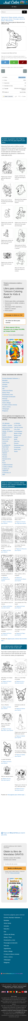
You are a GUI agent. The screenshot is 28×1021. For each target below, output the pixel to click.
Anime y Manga (6, 402)
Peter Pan (16, 441)
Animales (4, 384)
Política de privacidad (14, 872)
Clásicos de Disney (7, 390)
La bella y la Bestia (7, 466)
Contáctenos (14, 986)
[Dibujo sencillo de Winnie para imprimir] (21, 220)
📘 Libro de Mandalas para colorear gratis (12, 973)
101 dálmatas (5, 423)
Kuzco (4, 462)
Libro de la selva (18, 427)
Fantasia (4, 454)
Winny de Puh (9, 20)
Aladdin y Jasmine (7, 425)
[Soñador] (7, 220)
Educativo (5, 386)
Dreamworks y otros (7, 394)
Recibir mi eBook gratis (15, 868)
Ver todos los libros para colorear (13, 321)
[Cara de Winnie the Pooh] (21, 197)
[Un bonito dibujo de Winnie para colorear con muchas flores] (21, 243)
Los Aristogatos (18, 431)
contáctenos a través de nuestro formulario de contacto (14, 1010)
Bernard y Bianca (6, 437)
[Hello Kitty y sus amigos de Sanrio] (7, 675)
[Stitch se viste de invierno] (7, 774)
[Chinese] (23, 991)
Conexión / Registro (24, 2)
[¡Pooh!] (21, 265)
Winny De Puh (22, 77)
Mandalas (5, 380)
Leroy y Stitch (17, 425)
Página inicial (4, 17)
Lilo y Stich (17, 429)
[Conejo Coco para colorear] (7, 238)
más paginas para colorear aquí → (17, 794)
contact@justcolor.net (20, 1012)
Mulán (15, 439)
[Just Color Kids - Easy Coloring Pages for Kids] (3, 991)
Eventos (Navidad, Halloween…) (13, 917)
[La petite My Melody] (7, 757)
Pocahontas (17, 447)
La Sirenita (17, 423)
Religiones (5, 410)
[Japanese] (25, 991)
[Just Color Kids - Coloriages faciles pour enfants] (8, 991)
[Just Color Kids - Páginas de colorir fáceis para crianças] (14, 991)
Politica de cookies (9, 987)
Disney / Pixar (6, 392)
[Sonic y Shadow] (7, 702)
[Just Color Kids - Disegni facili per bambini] (17, 991)
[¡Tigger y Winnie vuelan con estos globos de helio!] (21, 173)
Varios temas (5, 382)
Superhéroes (5, 400)
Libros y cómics (6, 406)
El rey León (5, 449)
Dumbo (4, 443)
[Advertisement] (14, 117)
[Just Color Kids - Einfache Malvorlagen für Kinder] (20, 991)
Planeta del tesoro (19, 445)
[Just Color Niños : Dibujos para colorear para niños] (13, 2)
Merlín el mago (18, 433)
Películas (4, 398)
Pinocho (16, 443)
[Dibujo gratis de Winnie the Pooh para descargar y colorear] (7, 197)
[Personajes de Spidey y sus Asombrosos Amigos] (21, 748)
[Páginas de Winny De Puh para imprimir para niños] (2, 833)
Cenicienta (5, 441)
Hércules (4, 457)
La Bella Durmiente (7, 464)
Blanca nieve (5, 439)
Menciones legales (22, 986)
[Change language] (26, 2)
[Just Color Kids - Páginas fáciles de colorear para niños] (11, 991)
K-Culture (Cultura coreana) (9, 404)
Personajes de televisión (8, 396)
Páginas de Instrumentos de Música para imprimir (20, 579)
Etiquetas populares (6, 986)
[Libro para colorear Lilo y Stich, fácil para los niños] (21, 782)
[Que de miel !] (7, 174)
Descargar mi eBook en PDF (13, 315)
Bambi (4, 435)
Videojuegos (5, 408)
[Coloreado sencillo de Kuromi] (21, 702)
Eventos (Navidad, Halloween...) (10, 378)
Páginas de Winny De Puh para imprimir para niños (13, 140)
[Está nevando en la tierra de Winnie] (7, 260)
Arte (3, 388)
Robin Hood (17, 449)
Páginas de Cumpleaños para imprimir (5, 579)
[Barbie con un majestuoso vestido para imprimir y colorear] (21, 730)
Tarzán (16, 451)
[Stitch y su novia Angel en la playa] (21, 675)
